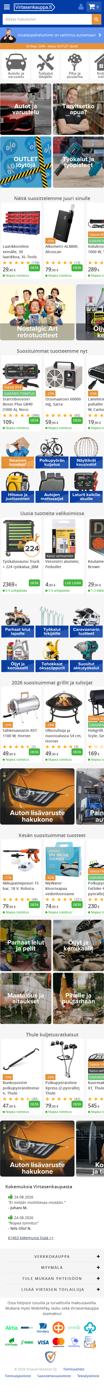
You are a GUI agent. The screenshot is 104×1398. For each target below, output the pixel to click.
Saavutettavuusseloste (54, 1376)
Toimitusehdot (73, 1369)
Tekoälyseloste (88, 1376)
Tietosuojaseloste (18, 1376)
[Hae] (96, 19)
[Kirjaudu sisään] (79, 7)
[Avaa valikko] (5, 7)
